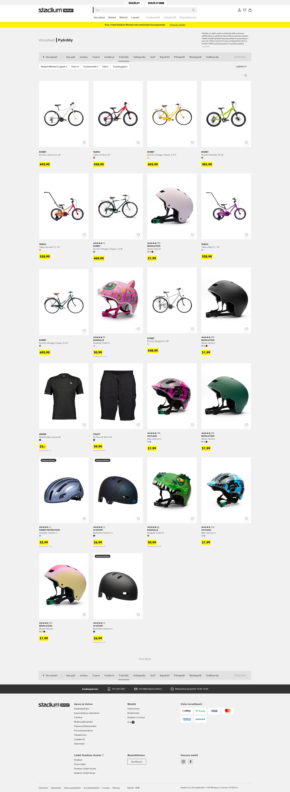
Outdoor (109, 56)
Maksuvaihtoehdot (83, 722)
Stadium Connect (136, 717)
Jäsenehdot (56, 788)
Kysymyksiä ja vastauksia (86, 713)
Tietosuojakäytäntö (72, 788)
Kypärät (164, 56)
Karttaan (136, 761)
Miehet (123, 17)
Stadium (78, 760)
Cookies (106, 788)
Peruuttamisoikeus (83, 730)
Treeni (96, 56)
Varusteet (99, 17)
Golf (152, 56)
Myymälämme (188, 17)
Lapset (135, 17)
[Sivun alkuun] (286, 398)
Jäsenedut (79, 744)
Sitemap (116, 788)
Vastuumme (133, 709)
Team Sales (80, 764)
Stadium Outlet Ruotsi (85, 769)
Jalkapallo (139, 56)
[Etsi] (194, 10)
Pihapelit (179, 56)
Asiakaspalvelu (81, 709)
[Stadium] (134, 3)
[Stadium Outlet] (156, 3)
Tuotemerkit (153, 17)
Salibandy (212, 56)
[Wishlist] (244, 9)
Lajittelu (240, 66)
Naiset (112, 17)
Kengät (70, 56)
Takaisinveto (80, 735)
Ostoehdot (43, 788)
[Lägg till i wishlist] (84, 142)
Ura (129, 722)
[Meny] (239, 10)
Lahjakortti (169, 17)
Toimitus (78, 717)
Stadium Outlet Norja (84, 773)
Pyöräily (124, 56)
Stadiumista (133, 713)
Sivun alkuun (145, 658)
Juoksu (84, 56)
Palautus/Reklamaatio (85, 726)
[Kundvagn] (249, 9)
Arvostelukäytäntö (91, 788)
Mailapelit (195, 56)
